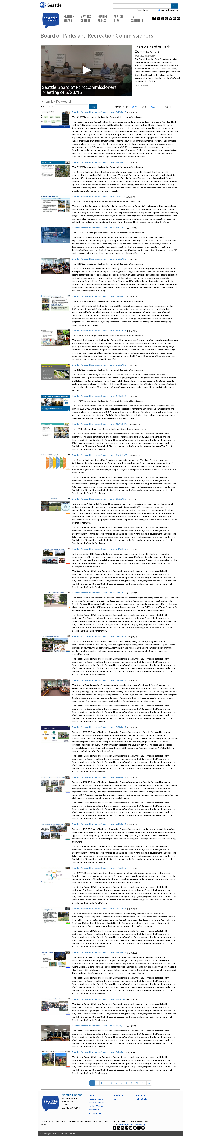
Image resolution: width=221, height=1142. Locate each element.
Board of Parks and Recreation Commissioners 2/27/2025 (99, 908)
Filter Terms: (48, 106)
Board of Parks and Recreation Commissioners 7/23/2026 (99, 162)
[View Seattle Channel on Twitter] (119, 1127)
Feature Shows (69, 18)
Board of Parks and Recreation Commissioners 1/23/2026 (99, 396)
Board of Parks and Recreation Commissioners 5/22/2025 (99, 727)
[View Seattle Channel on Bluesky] (131, 1127)
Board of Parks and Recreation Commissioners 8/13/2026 (99, 112)
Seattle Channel (72, 1095)
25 (136, 107)
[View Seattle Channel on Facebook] (115, 1127)
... (149, 1083)
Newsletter (118, 1095)
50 (144, 107)
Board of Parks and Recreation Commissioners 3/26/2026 (99, 330)
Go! (174, 6)
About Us (140, 1095)
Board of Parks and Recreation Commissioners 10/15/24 (98, 1025)
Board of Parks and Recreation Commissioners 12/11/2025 (99, 424)
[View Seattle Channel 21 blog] (139, 1127)
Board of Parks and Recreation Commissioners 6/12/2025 (99, 680)
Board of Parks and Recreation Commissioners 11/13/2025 (99, 455)
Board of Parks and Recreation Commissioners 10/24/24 (98, 999)
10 (127, 107)
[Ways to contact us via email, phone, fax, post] (143, 1127)
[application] (86, 70)
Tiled (170, 107)
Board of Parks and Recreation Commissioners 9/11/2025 (99, 549)
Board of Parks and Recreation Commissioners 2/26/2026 (99, 365)
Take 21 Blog (142, 1098)
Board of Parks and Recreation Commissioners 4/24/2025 (99, 777)
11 (143, 1083)
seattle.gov (143, 10)
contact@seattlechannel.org (132, 1124)
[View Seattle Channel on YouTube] (135, 1127)
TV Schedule (137, 18)
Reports (116, 1098)
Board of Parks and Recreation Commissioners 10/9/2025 (99, 499)
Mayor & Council (85, 18)
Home (91, 1095)
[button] (86, 70)
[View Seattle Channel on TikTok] (127, 1127)
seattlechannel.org (169, 10)
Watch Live (118, 18)
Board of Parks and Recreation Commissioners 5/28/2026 (99, 258)
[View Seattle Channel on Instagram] (123, 1127)
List (157, 107)
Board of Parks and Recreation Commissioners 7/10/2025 (99, 636)
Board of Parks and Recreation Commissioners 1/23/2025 (99, 952)
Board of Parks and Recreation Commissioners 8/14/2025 (99, 592)
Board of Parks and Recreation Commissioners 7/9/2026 (98, 196)
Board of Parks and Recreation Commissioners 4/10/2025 (99, 824)
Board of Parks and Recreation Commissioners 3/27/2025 (99, 868)
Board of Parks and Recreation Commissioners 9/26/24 (97, 1052)
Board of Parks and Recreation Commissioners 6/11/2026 (99, 227)
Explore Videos (102, 18)
